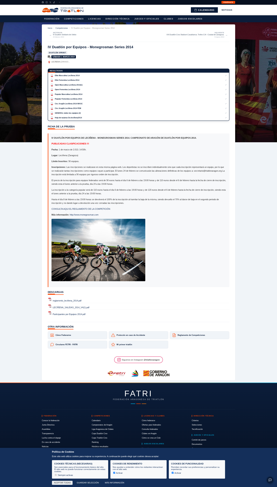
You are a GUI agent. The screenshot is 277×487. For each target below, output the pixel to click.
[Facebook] (43, 2)
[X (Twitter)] (50, 2)
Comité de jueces (199, 440)
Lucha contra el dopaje (51, 438)
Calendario (206, 10)
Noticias (227, 10)
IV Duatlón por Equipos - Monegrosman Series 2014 (90, 47)
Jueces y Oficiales (146, 19)
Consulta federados (150, 429)
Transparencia (48, 433)
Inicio (50, 28)
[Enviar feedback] (270, 480)
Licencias (94, 19)
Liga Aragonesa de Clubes (103, 429)
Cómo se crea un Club (151, 438)
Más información (114, 483)
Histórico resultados (100, 446)
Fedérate (228, 2)
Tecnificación (197, 429)
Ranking (95, 442)
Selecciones (197, 425)
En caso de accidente (51, 442)
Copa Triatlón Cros (99, 438)
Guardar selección (88, 483)
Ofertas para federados (151, 425)
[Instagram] (47, 2)
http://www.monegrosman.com (84, 214)
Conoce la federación (50, 420)
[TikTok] (54, 2)
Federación (51, 19)
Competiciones (74, 19)
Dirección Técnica (117, 19)
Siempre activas (65, 475)
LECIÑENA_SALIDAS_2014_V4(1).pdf (71, 307)
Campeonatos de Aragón (102, 425)
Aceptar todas (62, 483)
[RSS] (59, 2)
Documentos (197, 444)
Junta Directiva (48, 425)
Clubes (168, 19)
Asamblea (46, 429)
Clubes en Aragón (149, 433)
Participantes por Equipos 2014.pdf (69, 314)
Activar (119, 473)
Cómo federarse (148, 420)
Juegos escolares (190, 19)
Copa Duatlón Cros (99, 433)
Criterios (195, 420)
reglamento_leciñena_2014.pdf (67, 300)
